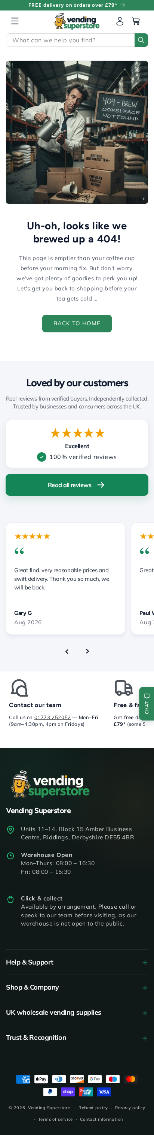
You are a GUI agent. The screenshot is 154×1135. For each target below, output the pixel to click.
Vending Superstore (49, 1107)
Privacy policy (130, 1107)
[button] (15, 21)
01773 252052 (52, 717)
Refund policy (93, 1107)
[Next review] (87, 651)
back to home (77, 323)
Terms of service (55, 1119)
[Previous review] (66, 651)
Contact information (101, 1119)
